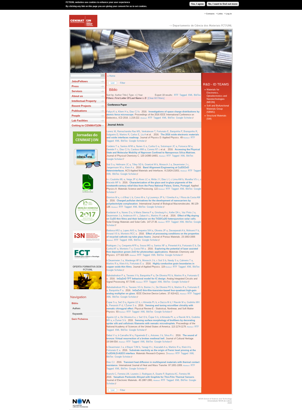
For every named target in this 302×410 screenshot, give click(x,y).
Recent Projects (81, 105)
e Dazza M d (164, 302)
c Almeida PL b (149, 302)
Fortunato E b (189, 245)
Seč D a (122, 302)
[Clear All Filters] (156, 98)
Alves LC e (144, 179)
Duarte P (160, 374)
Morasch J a (165, 164)
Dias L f (165, 179)
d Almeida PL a (167, 317)
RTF (176, 95)
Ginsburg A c (161, 212)
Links (220, 14)
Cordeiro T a (112, 146)
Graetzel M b (151, 164)
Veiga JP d (131, 179)
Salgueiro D (112, 134)
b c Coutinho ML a (115, 179)
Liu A (143, 134)
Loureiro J (136, 374)
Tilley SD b (137, 164)
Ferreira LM (123, 374)
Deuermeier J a (114, 215)
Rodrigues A (148, 374)
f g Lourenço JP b (155, 197)
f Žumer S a (130, 305)
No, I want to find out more (222, 4)
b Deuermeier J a (115, 260)
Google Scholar (184, 117)
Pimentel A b (174, 245)
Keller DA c (174, 212)
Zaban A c (144, 215)
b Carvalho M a (125, 335)
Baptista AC (172, 374)
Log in (229, 14)
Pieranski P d (116, 305)
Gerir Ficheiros (80, 319)
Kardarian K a (113, 212)
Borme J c (149, 287)
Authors (76, 308)
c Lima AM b (177, 179)
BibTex (197, 95)
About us (77, 96)
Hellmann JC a (123, 164)
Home (112, 76)
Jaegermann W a (115, 167)
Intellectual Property (84, 100)
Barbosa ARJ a (114, 230)
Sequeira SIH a (145, 230)
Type (131, 95)
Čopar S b (153, 317)
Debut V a (111, 335)
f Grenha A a (172, 197)
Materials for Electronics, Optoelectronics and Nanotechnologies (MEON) (217, 95)
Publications (79, 110)
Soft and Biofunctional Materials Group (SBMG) (218, 108)
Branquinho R (190, 131)
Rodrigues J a (113, 245)
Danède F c (112, 149)
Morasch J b (148, 260)
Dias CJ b (134, 111)
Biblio (75, 303)
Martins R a (157, 215)
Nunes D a (127, 212)
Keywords (77, 313)
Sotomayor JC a (169, 146)
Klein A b (124, 263)
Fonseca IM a (185, 146)
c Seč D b (142, 317)
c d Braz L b (127, 197)
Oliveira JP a (161, 230)
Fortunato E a (137, 263)
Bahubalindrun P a (115, 275)
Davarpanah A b (177, 230)
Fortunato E (163, 131)
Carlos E (135, 134)
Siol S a (110, 164)
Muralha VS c (192, 179)
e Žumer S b (119, 320)
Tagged (183, 95)
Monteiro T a (126, 248)
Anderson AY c (130, 215)
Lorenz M (111, 131)
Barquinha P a (147, 275)
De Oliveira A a (127, 317)
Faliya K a (111, 111)
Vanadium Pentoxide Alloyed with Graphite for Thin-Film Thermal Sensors (153, 377)
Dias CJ (110, 362)
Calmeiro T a (186, 260)
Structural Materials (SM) (216, 117)
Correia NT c (153, 149)
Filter (122, 83)
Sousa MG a (146, 245)
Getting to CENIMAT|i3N (86, 125)
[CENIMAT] (83, 26)
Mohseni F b (192, 230)
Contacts (210, 14)
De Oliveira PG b (164, 275)
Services (77, 91)
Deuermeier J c (181, 164)
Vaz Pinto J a (188, 212)
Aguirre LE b (133, 302)
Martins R (124, 134)
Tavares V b (132, 275)
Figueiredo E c (142, 335)
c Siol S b (161, 260)
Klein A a (129, 167)
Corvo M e (139, 197)
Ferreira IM (184, 374)
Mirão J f (155, 179)
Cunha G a (153, 146)
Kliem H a (123, 111)
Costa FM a (140, 248)
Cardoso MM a (138, 149)
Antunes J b (157, 335)
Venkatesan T (148, 131)
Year (140, 95)
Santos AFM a (127, 146)
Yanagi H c (147, 347)
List (112, 83)
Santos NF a (160, 245)
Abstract (143, 118)
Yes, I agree (197, 4)
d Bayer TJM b (132, 347)
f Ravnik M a (178, 302)
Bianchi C (111, 374)
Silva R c (169, 335)
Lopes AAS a (129, 230)
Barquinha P (176, 131)
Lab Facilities (80, 120)
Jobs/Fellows (80, 81)
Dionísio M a (112, 197)
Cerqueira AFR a (130, 245)
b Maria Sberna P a (143, 212)
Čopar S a (111, 302)
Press (75, 86)
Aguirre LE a (112, 317)
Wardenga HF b (133, 260)
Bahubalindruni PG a (116, 287)
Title (124, 95)
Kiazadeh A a (160, 347)
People (76, 115)
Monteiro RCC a (129, 233)
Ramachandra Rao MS (128, 131)
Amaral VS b (112, 233)
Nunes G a (141, 146)
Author (118, 95)
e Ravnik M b (183, 317)
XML (190, 95)
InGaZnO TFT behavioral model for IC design (141, 278)
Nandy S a (173, 260)
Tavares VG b (136, 287)
